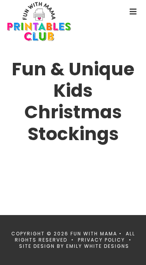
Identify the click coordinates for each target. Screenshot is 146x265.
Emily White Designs (97, 246)
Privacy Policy (101, 240)
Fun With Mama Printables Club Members (52, 21)
